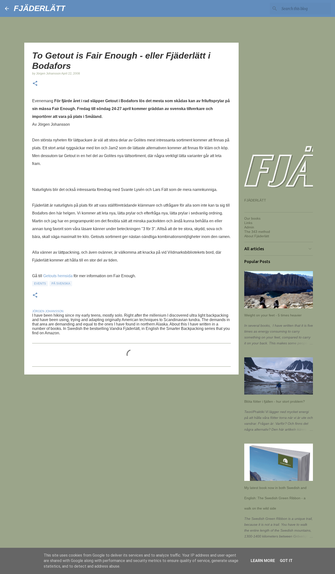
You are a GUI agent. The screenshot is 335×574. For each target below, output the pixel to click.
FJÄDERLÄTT (39, 8)
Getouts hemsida (58, 276)
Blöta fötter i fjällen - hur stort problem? (274, 401)
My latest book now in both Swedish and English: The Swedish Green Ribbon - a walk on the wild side (275, 498)
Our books (252, 218)
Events (40, 283)
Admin (249, 227)
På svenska (61, 283)
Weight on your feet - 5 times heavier (273, 315)
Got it (286, 560)
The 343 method (257, 232)
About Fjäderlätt (256, 236)
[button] (35, 83)
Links (248, 223)
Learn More (263, 560)
